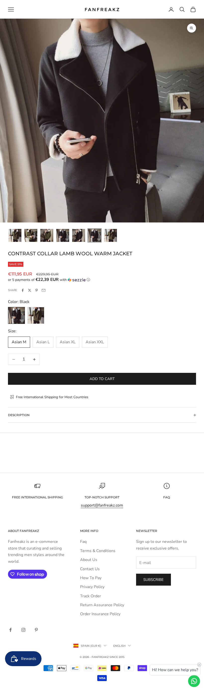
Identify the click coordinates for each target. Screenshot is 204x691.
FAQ (166, 497)
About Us (88, 559)
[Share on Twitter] (30, 290)
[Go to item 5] (79, 235)
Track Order (90, 596)
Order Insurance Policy (100, 614)
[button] (102, 279)
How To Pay (91, 578)
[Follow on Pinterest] (36, 629)
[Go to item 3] (47, 235)
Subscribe (153, 579)
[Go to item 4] (63, 235)
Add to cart (102, 378)
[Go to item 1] (15, 235)
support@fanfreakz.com (102, 505)
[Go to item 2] (31, 235)
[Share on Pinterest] (37, 290)
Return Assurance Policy (102, 605)
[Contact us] (194, 681)
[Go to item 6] (95, 235)
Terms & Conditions (97, 551)
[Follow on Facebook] (10, 629)
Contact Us (90, 569)
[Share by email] (44, 290)
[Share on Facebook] (23, 290)
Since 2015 (116, 657)
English (119, 646)
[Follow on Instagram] (23, 629)
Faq (83, 541)
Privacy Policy (92, 587)
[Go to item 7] (110, 235)
